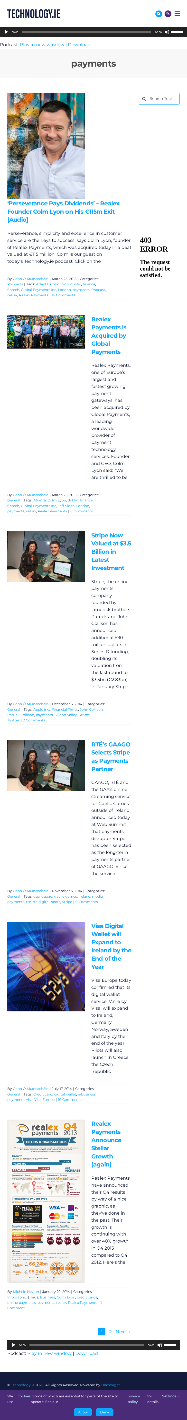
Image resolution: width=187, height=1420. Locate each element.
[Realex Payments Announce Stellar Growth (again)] (46, 1201)
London (64, 290)
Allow (83, 1412)
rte (28, 902)
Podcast (98, 290)
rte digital (41, 902)
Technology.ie (22, 1385)
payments (81, 290)
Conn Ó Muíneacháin (30, 279)
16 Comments (63, 295)
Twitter (13, 720)
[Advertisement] (162, 133)
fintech (13, 290)
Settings (170, 1396)
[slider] (178, 31)
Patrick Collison (20, 715)
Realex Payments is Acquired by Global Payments (39, 331)
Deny (104, 1412)
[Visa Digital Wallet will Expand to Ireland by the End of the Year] (46, 967)
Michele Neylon (26, 1291)
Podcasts (15, 284)
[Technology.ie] (33, 11)
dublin (75, 284)
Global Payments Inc (38, 290)
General (13, 500)
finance (89, 284)
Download (79, 44)
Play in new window (42, 44)
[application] (93, 32)
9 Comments (86, 902)
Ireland (84, 896)
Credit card (42, 1094)
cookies (24, 1396)
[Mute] (167, 32)
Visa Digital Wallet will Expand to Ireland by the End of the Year (39, 966)
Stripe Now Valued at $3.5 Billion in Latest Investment (39, 556)
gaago (46, 896)
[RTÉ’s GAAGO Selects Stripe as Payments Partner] (46, 765)
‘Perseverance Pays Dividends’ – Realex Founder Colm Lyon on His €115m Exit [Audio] (39, 146)
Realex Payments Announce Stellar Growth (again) (39, 1201)
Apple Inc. (41, 709)
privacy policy (134, 1399)
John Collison (91, 709)
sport (55, 902)
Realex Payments (33, 295)
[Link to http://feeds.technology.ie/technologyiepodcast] (168, 13)
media (97, 896)
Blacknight (110, 1385)
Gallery (53, 146)
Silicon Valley (66, 715)
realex (12, 295)
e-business (87, 1094)
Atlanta (42, 284)
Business (47, 1297)
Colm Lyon (59, 284)
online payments (21, 1302)
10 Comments (70, 1099)
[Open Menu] (176, 13)
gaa (36, 896)
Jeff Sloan (66, 506)
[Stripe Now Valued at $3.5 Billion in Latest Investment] (46, 556)
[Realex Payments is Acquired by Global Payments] (46, 332)
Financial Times (65, 709)
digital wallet (65, 1094)
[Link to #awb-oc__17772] (158, 13)
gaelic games (65, 896)
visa (29, 1099)
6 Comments (81, 511)
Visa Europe (44, 1099)
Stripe (84, 715)
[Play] (6, 32)
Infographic (17, 1297)
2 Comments (34, 720)
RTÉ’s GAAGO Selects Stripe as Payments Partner (39, 765)
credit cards (87, 1297)
